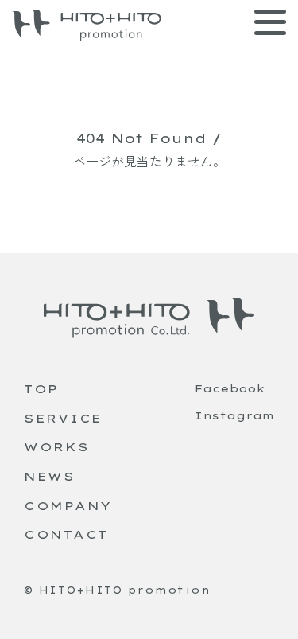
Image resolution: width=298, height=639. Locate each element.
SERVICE (63, 418)
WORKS (57, 446)
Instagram (234, 415)
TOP (41, 388)
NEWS (49, 476)
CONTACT (66, 534)
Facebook (230, 388)
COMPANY (68, 505)
